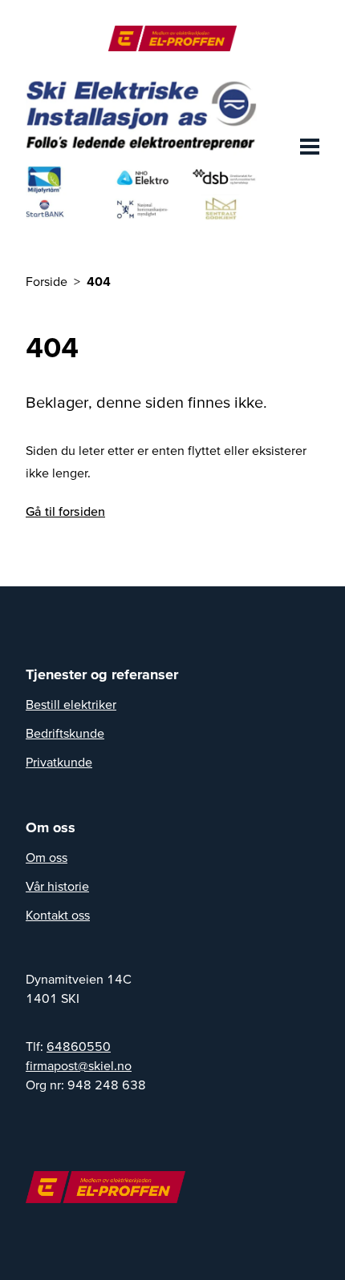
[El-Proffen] (172, 38)
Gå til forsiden (65, 511)
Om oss (46, 857)
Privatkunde (59, 762)
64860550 (79, 1046)
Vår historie (57, 886)
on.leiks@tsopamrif (79, 1065)
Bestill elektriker (71, 704)
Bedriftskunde (65, 733)
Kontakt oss (58, 915)
